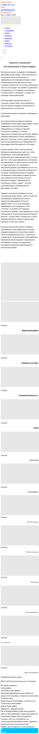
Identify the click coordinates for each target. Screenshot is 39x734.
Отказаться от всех (17, 709)
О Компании (9, 31)
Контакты (8, 46)
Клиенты (8, 36)
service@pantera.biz (8, 10)
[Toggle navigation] (1, 57)
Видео (7, 41)
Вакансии (8, 38)
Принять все (5, 709)
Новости (8, 43)
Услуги (7, 28)
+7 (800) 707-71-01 (8, 5)
